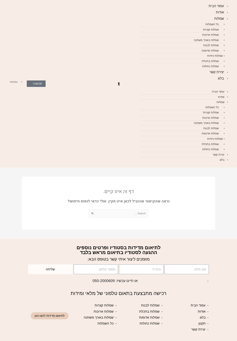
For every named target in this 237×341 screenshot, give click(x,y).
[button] (184, 87)
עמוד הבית (216, 6)
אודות (220, 12)
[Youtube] (59, 83)
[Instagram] (55, 83)
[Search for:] (118, 213)
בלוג (221, 78)
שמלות (219, 18)
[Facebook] (64, 83)
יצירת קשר (216, 72)
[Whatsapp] (50, 83)
